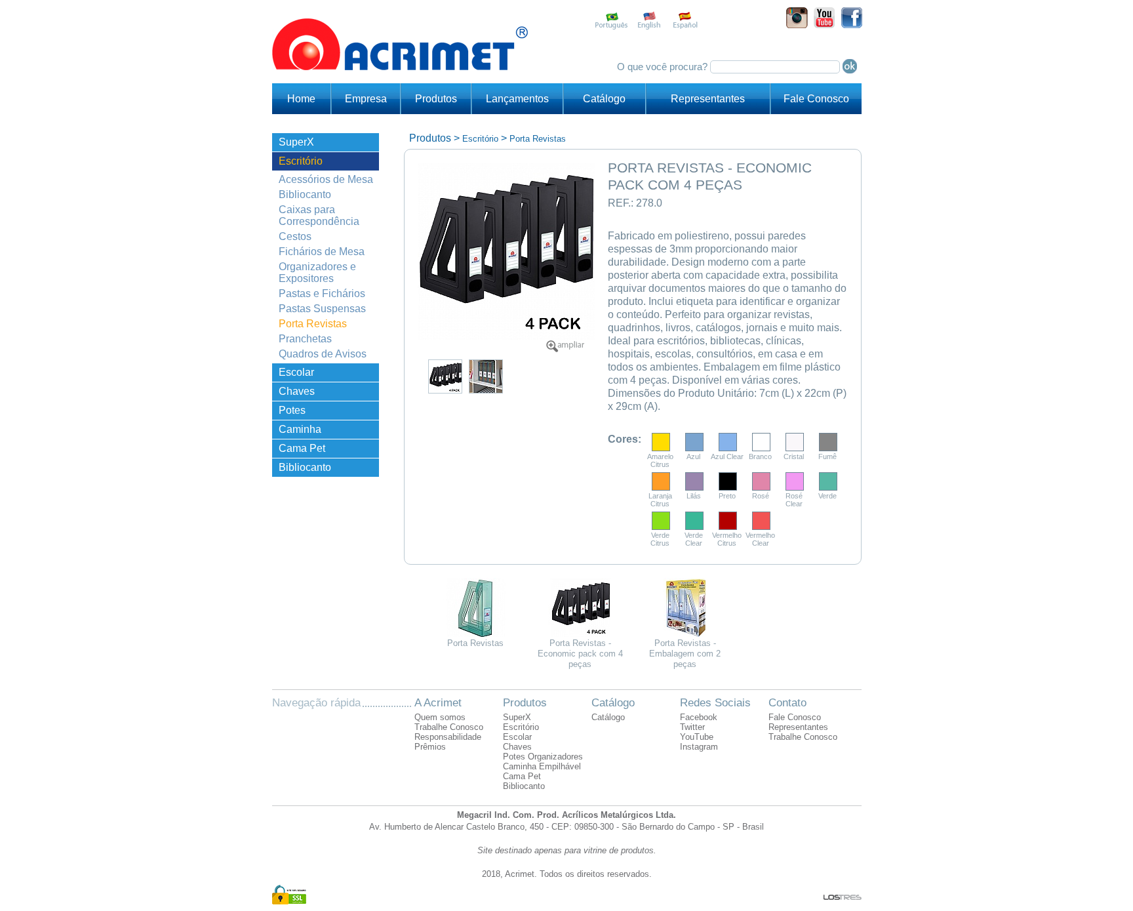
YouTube (696, 737)
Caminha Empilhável (305, 431)
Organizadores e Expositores (317, 272)
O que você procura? (663, 66)
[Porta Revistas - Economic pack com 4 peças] (565, 349)
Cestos (295, 236)
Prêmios (430, 747)
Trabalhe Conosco (448, 727)
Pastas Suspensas (322, 308)
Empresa (366, 98)
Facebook (698, 717)
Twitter (692, 727)
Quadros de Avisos (323, 353)
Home (301, 98)
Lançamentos (517, 98)
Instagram (699, 747)
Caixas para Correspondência (319, 215)
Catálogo (604, 98)
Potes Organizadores (313, 412)
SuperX (296, 142)
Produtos (436, 98)
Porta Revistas (313, 323)
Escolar (296, 372)
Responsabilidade (447, 737)
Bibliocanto (305, 194)
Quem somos (440, 717)
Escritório (301, 161)
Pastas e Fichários (322, 293)
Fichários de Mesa (322, 251)
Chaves (297, 391)
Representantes (708, 98)
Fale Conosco (816, 98)
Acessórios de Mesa (326, 179)
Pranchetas (305, 338)
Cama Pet (302, 448)
